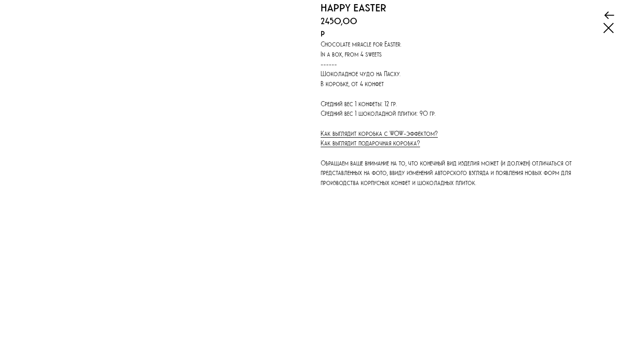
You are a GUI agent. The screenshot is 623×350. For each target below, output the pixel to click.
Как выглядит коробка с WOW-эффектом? (379, 133)
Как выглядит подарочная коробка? (370, 143)
